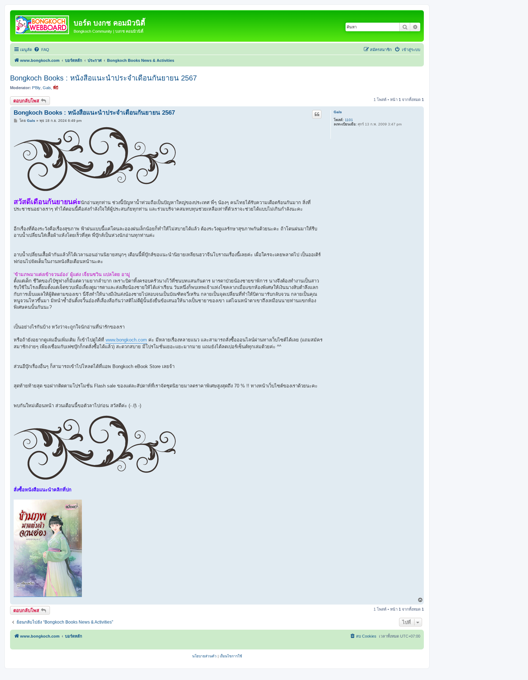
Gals (47, 88)
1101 (349, 120)
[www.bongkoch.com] (43, 23)
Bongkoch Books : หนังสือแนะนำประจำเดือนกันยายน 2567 (103, 78)
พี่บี (55, 88)
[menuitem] (41, 49)
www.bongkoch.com (126, 340)
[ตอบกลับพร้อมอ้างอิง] (316, 114)
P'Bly (36, 88)
